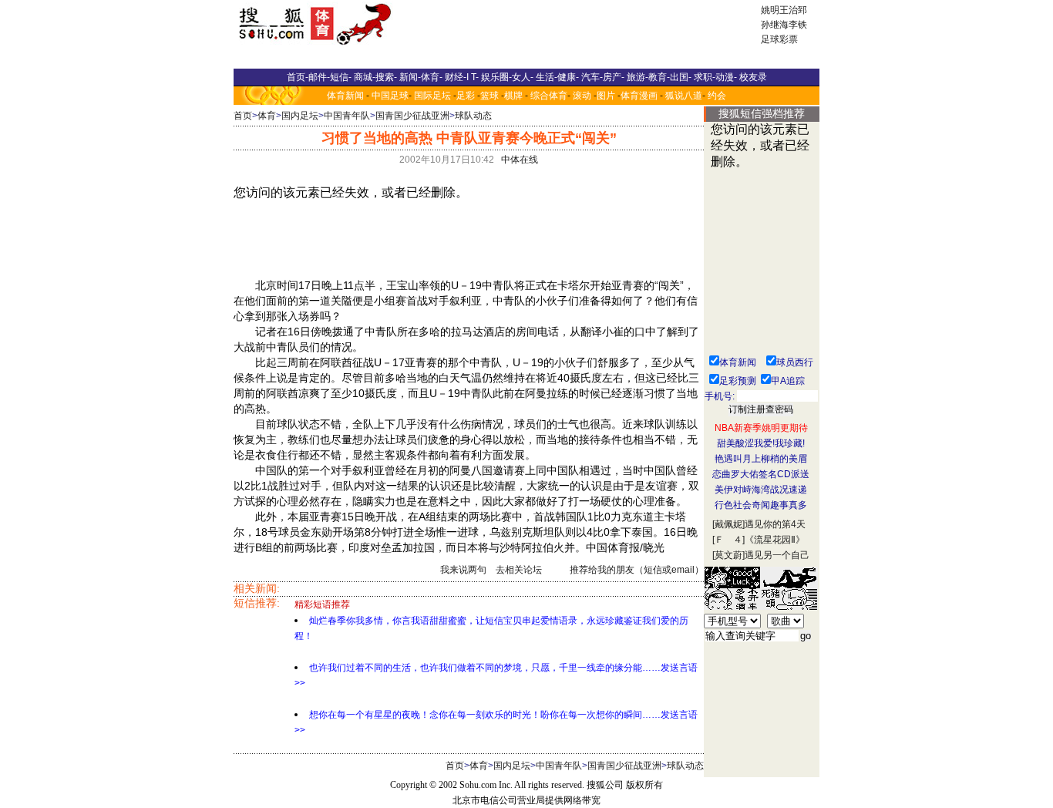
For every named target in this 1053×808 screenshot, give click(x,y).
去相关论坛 (519, 569)
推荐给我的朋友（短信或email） (637, 569)
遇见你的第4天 (775, 524)
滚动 (582, 95)
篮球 (489, 95)
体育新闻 (345, 95)
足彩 (465, 95)
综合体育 (548, 95)
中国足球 (390, 95)
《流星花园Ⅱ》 (775, 539)
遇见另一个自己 (777, 555)
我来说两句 (463, 569)
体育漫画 (639, 95)
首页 (243, 115)
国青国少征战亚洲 (412, 115)
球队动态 (473, 115)
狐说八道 (683, 95)
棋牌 (513, 95)
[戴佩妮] (728, 524)
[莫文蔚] (728, 555)
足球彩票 (779, 39)
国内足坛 (299, 115)
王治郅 (793, 10)
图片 (606, 95)
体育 (266, 115)
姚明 (770, 10)
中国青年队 (347, 115)
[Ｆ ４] (728, 539)
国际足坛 (432, 95)
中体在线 (519, 159)
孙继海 (775, 24)
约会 (717, 95)
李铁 (798, 24)
